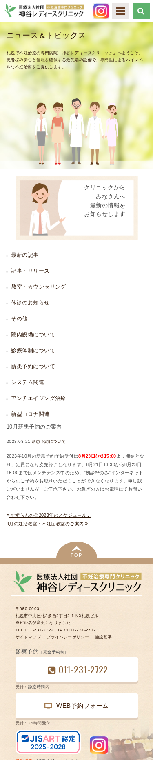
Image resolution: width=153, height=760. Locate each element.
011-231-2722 (83, 669)
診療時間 (36, 686)
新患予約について (49, 441)
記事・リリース (30, 271)
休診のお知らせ (30, 303)
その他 (19, 319)
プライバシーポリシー (68, 637)
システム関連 (27, 382)
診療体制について (33, 350)
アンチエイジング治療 (38, 398)
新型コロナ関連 (30, 414)
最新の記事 (24, 255)
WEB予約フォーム (82, 705)
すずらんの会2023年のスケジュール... (50, 515)
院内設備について (33, 334)
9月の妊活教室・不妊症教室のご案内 (46, 523)
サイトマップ (28, 637)
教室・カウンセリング (38, 287)
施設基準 (103, 637)
